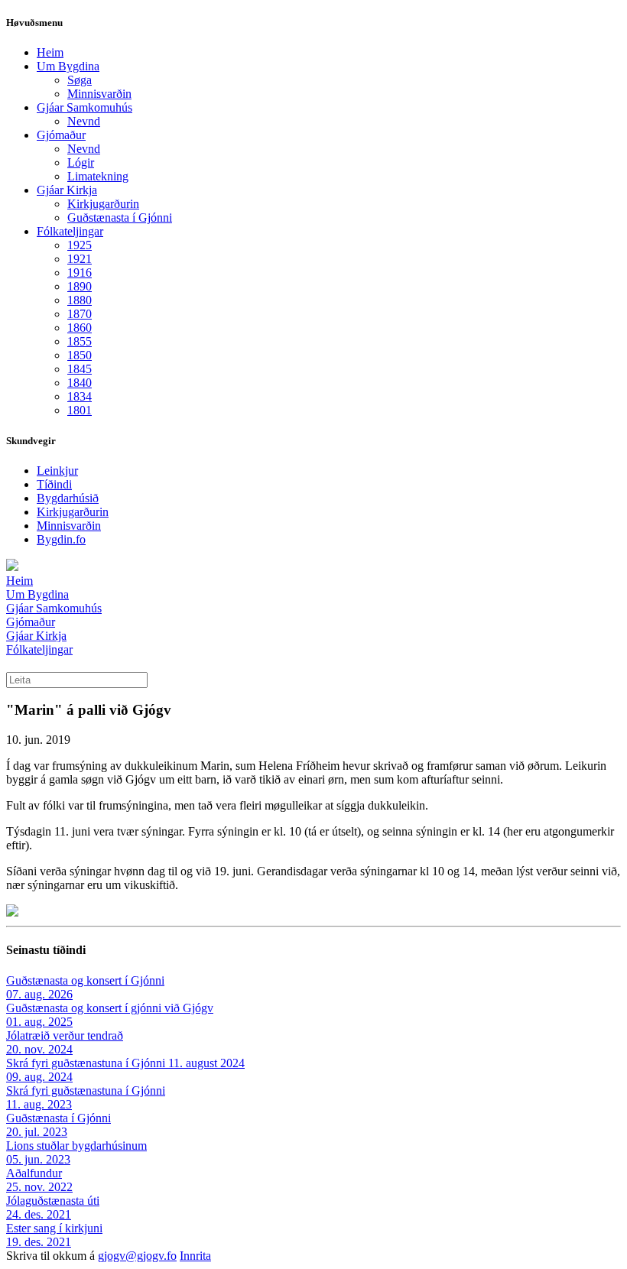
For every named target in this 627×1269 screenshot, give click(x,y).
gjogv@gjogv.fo (137, 1255)
